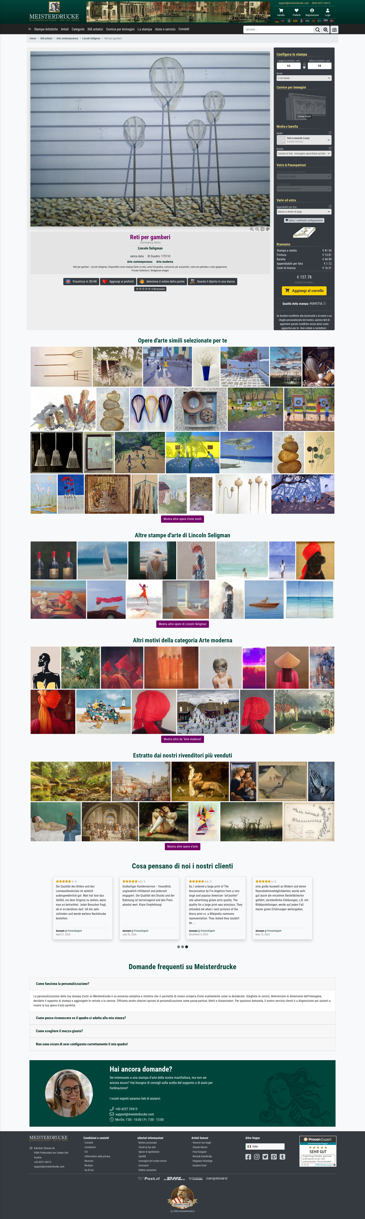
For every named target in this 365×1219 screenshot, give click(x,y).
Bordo (279, 73)
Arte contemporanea (67, 38)
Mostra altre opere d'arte (182, 846)
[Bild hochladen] (334, 29)
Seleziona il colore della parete (164, 281)
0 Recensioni (158, 289)
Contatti (184, 29)
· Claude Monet (199, 1147)
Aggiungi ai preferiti (120, 281)
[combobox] (304, 78)
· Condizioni (89, 1147)
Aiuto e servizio (165, 29)
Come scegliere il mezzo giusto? (59, 1031)
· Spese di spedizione (148, 1151)
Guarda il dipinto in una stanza (215, 281)
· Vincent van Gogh (201, 1142)
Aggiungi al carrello (306, 290)
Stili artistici (95, 29)
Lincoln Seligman (91, 38)
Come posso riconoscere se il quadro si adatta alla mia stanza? (81, 1018)
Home (33, 38)
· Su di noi (88, 1170)
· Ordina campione (146, 1170)
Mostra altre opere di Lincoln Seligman (182, 624)
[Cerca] (318, 29)
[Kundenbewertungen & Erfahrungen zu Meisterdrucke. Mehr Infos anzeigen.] (317, 1151)
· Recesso (88, 1161)
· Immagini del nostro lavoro (152, 1161)
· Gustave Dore (199, 1165)
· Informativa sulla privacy (96, 1156)
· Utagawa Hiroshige (202, 1161)
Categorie (78, 29)
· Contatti (88, 1142)
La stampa (145, 29)
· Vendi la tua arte (146, 1147)
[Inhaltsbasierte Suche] (326, 29)
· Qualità (141, 1156)
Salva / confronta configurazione (305, 220)
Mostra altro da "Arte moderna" (183, 739)
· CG (85, 1151)
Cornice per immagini (120, 29)
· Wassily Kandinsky (201, 1156)
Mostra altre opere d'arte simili (182, 519)
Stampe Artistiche (46, 29)
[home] (30, 29)
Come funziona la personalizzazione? (62, 984)
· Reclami (88, 1165)
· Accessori (143, 1165)
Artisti (65, 29)
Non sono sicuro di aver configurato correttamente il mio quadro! (82, 1044)
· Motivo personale (147, 1142)
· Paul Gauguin (199, 1151)
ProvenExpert (97, 930)
